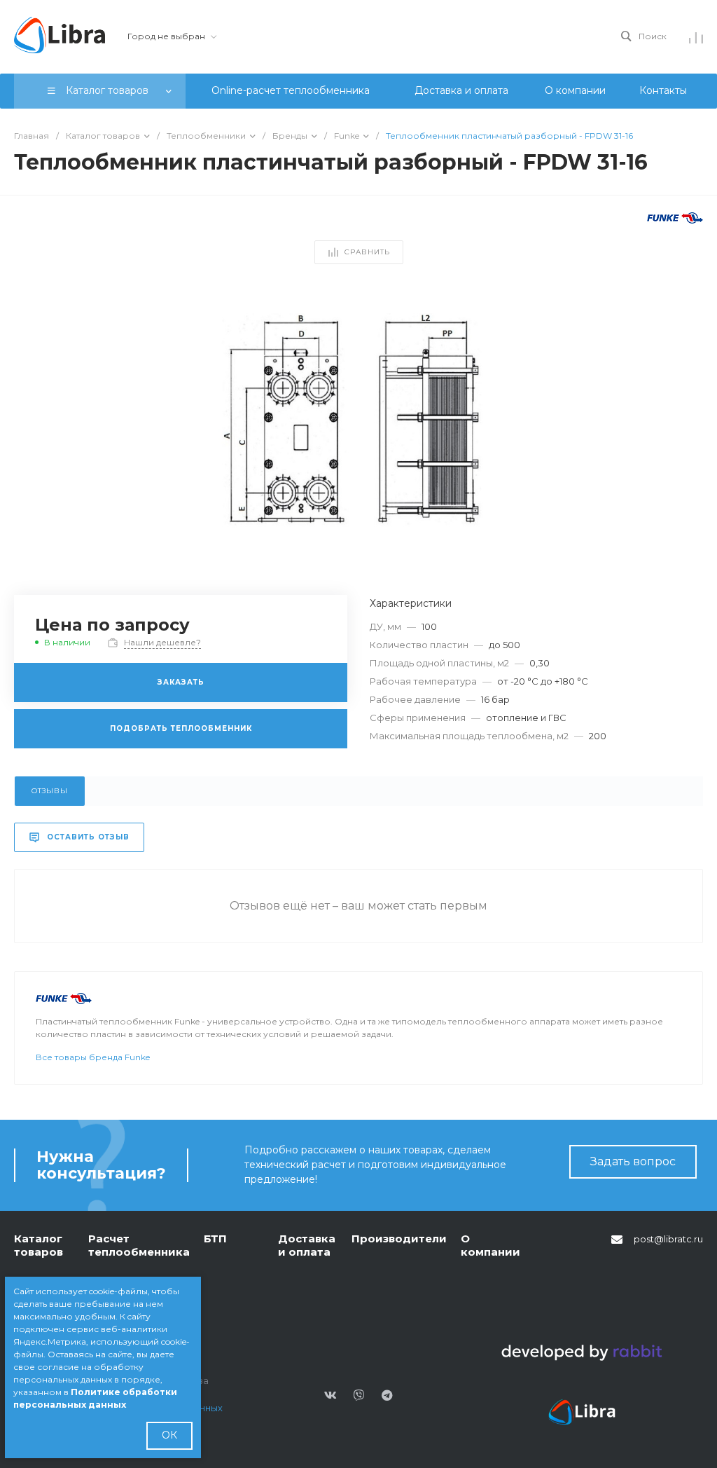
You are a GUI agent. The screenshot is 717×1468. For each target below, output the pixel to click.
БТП (215, 1238)
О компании (490, 1245)
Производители (399, 1238)
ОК (169, 1435)
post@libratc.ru (668, 1238)
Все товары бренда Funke (93, 1057)
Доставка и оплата (306, 1245)
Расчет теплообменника (139, 1245)
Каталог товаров (38, 1245)
